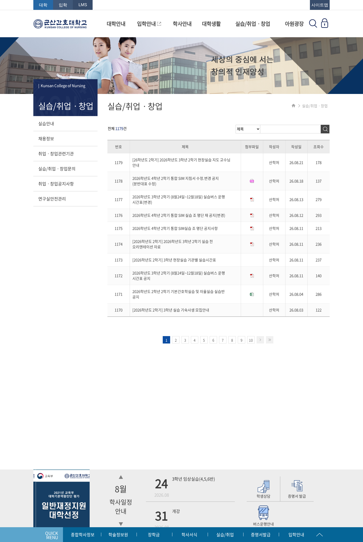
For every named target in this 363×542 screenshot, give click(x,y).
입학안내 (147, 23)
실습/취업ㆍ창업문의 (57, 168)
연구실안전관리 (52, 199)
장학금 (154, 534)
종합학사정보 (83, 534)
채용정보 (46, 138)
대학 (43, 5)
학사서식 (189, 534)
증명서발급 (261, 534)
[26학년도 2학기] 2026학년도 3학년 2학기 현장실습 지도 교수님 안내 (181, 162)
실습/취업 (225, 534)
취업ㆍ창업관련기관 (56, 153)
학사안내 (182, 23)
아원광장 (294, 23)
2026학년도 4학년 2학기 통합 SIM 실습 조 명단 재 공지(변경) (178, 215)
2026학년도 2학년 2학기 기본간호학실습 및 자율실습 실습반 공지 (178, 294)
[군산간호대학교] (60, 26)
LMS (83, 4)
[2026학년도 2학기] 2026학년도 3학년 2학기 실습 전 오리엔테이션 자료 (172, 244)
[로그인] (324, 26)
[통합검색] (313, 26)
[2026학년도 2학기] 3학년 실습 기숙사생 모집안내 (170, 310)
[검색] (325, 129)
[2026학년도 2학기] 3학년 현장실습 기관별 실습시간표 (174, 260)
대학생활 (211, 23)
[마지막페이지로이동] (269, 339)
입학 (63, 5)
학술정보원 (118, 534)
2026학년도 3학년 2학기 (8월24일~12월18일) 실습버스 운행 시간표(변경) (178, 199)
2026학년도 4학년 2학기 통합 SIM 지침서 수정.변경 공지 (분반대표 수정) (175, 181)
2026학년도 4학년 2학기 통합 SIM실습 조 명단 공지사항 (175, 228)
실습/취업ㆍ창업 (252, 23)
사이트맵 (319, 5)
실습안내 (46, 123)
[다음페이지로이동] (260, 339)
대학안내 (116, 23)
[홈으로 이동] (293, 106)
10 (251, 340)
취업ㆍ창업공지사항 (56, 184)
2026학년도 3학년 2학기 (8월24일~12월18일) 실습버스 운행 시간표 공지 (178, 275)
